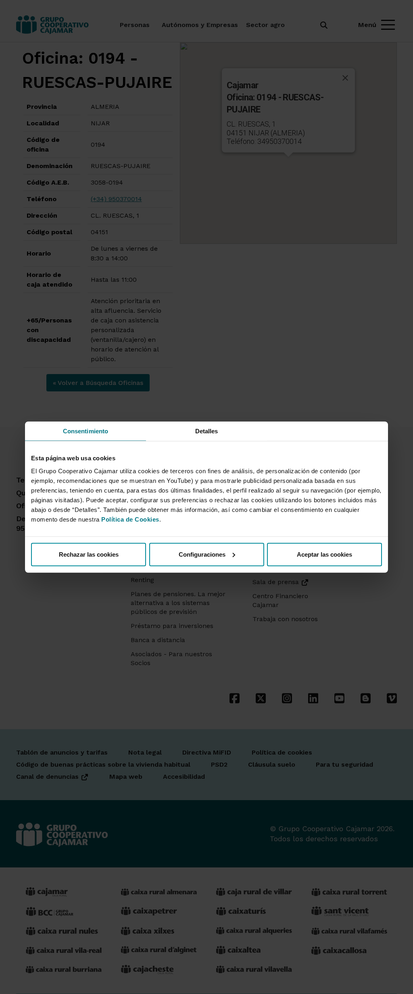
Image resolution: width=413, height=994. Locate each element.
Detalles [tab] (206, 431)
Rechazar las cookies (89, 554)
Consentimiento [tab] (85, 431)
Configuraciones (202, 554)
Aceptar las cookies (324, 554)
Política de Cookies (130, 519)
